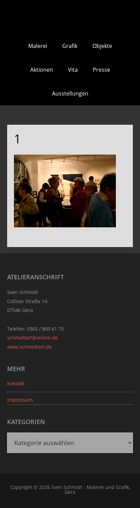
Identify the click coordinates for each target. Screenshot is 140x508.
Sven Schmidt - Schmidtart (70, 17)
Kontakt (15, 383)
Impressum (20, 400)
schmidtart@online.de (32, 337)
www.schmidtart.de (29, 347)
